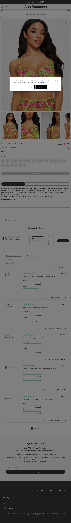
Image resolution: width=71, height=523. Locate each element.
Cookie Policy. (42, 82)
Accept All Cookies (41, 86)
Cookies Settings (28, 86)
